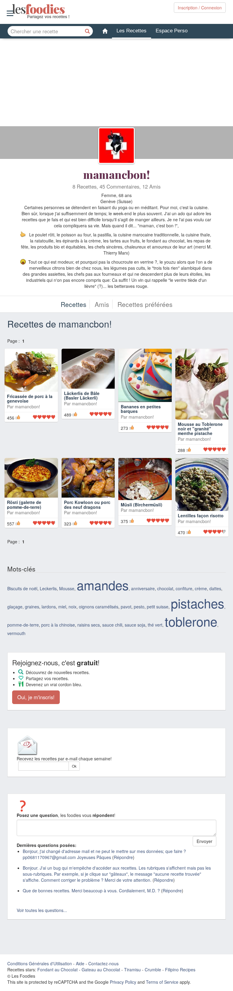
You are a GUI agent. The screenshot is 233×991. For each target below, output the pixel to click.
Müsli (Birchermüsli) (141, 507)
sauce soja (135, 621)
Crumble (153, 966)
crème (201, 585)
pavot (126, 603)
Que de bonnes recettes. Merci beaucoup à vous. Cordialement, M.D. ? (91, 887)
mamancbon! (116, 174)
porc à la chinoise (58, 621)
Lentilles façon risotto (201, 507)
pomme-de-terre (23, 621)
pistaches (197, 599)
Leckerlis (48, 585)
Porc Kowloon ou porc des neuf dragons (87, 504)
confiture (184, 585)
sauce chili (112, 621)
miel (62, 603)
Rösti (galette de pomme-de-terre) (24, 509)
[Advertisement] (116, 83)
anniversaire (143, 585)
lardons (49, 603)
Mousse (66, 585)
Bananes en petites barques (141, 408)
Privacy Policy (123, 978)
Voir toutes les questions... (42, 907)
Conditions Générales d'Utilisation (39, 960)
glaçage (14, 603)
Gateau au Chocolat (101, 966)
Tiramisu (132, 966)
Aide (80, 960)
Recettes (73, 304)
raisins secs (88, 621)
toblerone (191, 617)
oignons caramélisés (98, 603)
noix (72, 603)
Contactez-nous (103, 960)
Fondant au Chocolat (57, 966)
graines (32, 603)
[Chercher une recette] (87, 31)
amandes (103, 581)
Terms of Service (162, 978)
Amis (102, 304)
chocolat (165, 585)
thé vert (155, 621)
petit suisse (157, 603)
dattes (215, 585)
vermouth (16, 630)
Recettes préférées (145, 304)
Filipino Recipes (180, 966)
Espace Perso (171, 31)
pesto (139, 603)
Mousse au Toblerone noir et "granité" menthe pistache (200, 420)
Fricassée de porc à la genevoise (29, 408)
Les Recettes (131, 31)
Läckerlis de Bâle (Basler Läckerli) (82, 408)
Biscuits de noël (22, 585)
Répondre (123, 854)
